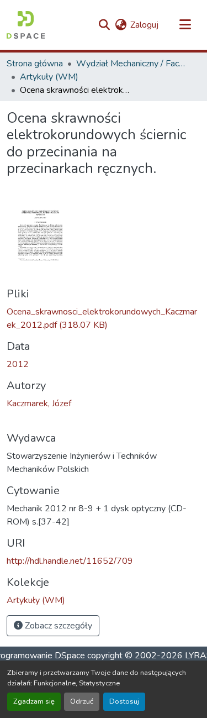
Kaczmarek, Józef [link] (39, 403)
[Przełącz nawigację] (184, 24)
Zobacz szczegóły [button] (57, 626)
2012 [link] (18, 364)
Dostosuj (124, 701)
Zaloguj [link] (144, 25)
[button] (26, 25)
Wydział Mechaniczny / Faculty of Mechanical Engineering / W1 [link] (131, 63)
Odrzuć (81, 701)
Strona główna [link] (35, 63)
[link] (103, 318)
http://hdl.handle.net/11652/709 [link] (70, 561)
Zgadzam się (34, 701)
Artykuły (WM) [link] (49, 77)
